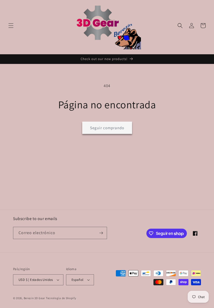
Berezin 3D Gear (34, 298)
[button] (11, 25)
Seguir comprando (107, 127)
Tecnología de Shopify (61, 298)
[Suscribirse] (101, 233)
